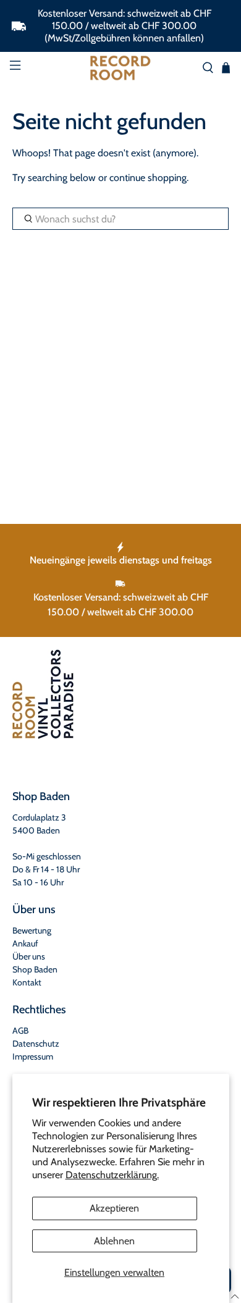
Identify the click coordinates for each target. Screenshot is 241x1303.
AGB (20, 1030)
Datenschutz (35, 1043)
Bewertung (31, 930)
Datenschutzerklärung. (112, 1175)
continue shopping (148, 177)
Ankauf (25, 943)
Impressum (32, 1056)
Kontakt (26, 982)
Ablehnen (114, 1241)
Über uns (28, 956)
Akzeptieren (114, 1208)
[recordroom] (121, 68)
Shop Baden (34, 969)
